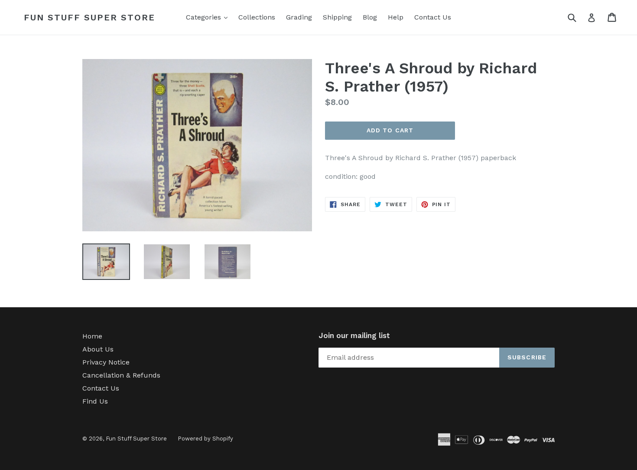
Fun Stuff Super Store (89, 17)
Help (395, 17)
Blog (370, 17)
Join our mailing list (354, 335)
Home (92, 336)
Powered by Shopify (205, 438)
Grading (299, 17)
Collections (256, 17)
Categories (209, 17)
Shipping (337, 17)
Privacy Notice (106, 362)
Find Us (95, 401)
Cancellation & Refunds (121, 375)
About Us (98, 349)
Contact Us (432, 17)
